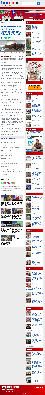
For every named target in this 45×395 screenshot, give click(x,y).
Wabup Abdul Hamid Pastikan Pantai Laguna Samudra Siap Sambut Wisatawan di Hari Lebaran (37, 217)
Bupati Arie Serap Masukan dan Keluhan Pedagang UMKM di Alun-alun (37, 198)
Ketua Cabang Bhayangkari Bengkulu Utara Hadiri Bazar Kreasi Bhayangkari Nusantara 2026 (37, 319)
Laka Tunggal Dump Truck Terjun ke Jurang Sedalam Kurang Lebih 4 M (37, 46)
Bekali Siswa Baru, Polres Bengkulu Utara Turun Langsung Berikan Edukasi (37, 367)
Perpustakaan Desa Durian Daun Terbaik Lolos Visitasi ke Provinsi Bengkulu (36, 117)
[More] (14, 183)
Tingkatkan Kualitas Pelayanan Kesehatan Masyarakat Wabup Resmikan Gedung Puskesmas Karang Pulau (34, 255)
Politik (26, 8)
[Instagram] (5, 183)
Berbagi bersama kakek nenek (7, 188)
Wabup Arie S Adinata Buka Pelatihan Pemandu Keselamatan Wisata (37, 224)
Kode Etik (24, 393)
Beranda (2, 8)
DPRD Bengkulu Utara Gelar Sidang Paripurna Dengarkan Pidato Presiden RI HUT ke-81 (37, 279)
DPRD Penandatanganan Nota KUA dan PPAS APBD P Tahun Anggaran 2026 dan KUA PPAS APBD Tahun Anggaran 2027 (34, 286)
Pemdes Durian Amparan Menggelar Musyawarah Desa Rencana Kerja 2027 (36, 105)
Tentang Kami (41, 391)
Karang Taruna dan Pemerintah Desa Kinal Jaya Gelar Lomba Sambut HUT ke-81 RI (37, 111)
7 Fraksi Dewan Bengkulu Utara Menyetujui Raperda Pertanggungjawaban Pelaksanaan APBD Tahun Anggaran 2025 (34, 301)
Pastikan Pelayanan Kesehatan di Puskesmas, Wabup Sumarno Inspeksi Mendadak (36, 262)
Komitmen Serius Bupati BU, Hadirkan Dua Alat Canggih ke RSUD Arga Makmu (37, 242)
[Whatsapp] (2, 183)
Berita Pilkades (17, 188)
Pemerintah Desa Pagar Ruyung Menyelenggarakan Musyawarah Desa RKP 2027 (37, 98)
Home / (2, 22)
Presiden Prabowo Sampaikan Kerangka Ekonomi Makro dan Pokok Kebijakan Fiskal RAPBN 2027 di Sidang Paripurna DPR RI (34, 342)
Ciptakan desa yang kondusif (7, 190)
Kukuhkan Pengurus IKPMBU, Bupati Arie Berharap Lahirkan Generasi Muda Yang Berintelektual (36, 373)
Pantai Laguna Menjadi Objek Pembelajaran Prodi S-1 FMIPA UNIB (37, 204)
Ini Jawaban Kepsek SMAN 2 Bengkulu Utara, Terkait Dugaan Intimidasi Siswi (37, 379)
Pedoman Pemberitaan (32, 391)
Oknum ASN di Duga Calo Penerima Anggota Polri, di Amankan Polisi (37, 40)
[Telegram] (12, 183)
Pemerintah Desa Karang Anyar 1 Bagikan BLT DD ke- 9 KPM (37, 123)
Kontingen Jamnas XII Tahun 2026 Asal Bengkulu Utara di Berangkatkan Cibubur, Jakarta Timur (37, 361)
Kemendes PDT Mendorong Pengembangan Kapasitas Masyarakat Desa (37, 334)
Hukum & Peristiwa (15, 8)
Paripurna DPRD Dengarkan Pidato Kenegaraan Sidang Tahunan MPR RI (36, 273)
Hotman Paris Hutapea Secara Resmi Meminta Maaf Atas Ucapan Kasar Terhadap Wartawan (37, 327)
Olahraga (42, 8)
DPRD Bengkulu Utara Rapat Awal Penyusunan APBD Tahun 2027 (37, 293)
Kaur (4, 22)
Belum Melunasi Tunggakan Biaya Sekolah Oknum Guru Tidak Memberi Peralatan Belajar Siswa (37, 354)
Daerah (10, 8)
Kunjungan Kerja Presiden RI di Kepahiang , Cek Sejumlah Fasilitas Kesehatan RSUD (36, 27)
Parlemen (30, 8)
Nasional (6, 8)
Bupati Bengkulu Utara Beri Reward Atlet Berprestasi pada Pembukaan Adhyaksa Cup (37, 187)
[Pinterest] (9, 183)
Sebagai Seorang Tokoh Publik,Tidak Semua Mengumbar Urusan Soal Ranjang (37, 312)
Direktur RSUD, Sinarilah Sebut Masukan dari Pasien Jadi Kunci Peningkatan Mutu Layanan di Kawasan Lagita (34, 166)
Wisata (39, 8)
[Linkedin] (7, 183)
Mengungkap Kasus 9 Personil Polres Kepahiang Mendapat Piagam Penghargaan (37, 53)
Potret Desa (22, 8)
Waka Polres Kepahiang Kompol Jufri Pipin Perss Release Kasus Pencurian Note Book (37, 34)
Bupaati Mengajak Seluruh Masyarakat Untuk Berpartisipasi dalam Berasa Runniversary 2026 (36, 158)
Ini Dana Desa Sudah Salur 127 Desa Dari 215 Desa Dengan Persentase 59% (37, 174)
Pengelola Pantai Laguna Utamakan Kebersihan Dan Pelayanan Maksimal (36, 210)
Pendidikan (35, 8)
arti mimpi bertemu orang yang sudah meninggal (10, 186)
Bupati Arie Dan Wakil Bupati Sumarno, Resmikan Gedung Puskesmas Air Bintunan (37, 248)
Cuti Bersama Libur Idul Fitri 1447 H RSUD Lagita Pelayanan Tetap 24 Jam (37, 180)
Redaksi (24, 391)
